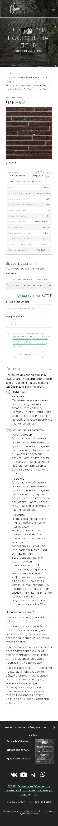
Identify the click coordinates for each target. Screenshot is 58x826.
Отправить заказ (29, 354)
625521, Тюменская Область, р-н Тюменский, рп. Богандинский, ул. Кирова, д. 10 (29, 790)
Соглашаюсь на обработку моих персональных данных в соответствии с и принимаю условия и (32, 340)
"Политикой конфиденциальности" (30, 338)
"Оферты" (17, 346)
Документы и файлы (37, 731)
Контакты (23, 727)
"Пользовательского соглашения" (29, 343)
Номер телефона (15, 316)
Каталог (8, 727)
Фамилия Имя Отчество (18, 302)
